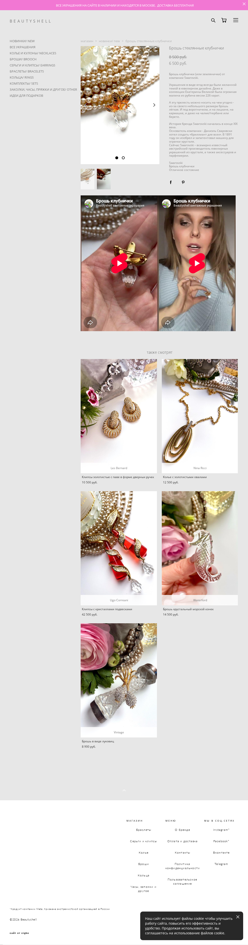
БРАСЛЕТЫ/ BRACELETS (27, 71)
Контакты (182, 852)
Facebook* (221, 841)
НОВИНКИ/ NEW (22, 41)
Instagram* (221, 830)
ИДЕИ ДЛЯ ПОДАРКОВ (26, 95)
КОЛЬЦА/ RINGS (22, 77)
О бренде (182, 830)
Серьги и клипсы (143, 841)
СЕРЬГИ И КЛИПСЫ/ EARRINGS (32, 65)
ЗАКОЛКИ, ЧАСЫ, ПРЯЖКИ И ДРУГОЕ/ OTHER (43, 89)
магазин (87, 41)
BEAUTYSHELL (31, 21)
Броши (143, 864)
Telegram (221, 864)
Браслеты (143, 830)
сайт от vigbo (19, 933)
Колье (143, 852)
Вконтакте (221, 852)
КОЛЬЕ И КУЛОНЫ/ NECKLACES (33, 53)
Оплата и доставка (182, 841)
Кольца (143, 875)
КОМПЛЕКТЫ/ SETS (24, 83)
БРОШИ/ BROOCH (23, 59)
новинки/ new (109, 41)
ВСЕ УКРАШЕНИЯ (22, 47)
